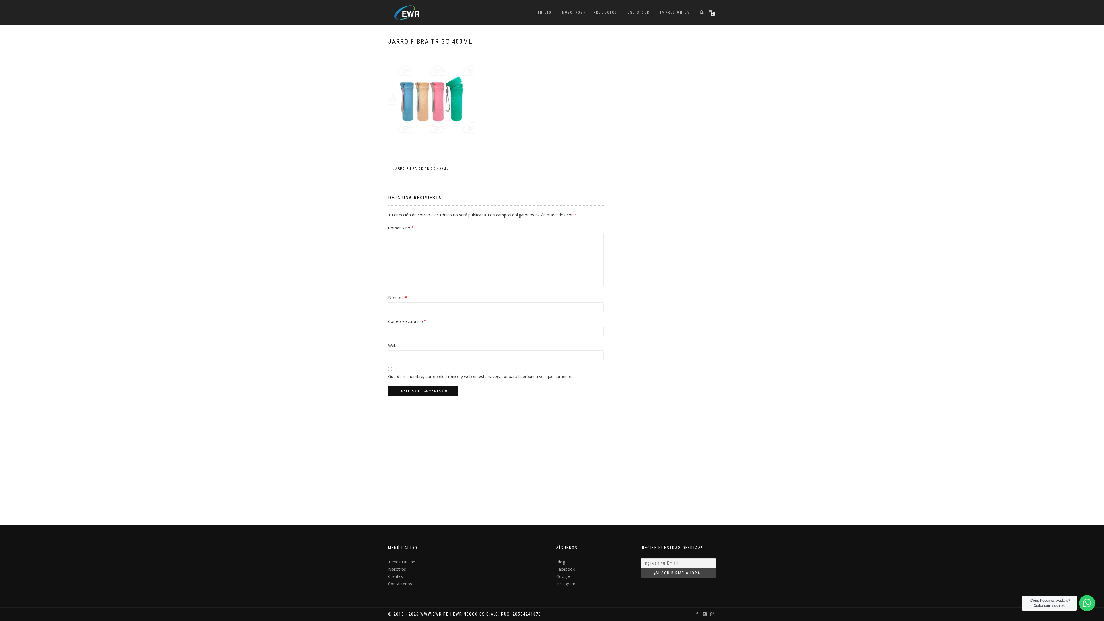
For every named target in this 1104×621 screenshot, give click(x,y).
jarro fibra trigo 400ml (430, 41)
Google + (565, 576)
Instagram (565, 583)
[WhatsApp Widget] (1087, 603)
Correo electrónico (407, 321)
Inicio (545, 12)
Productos (605, 12)
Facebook (565, 569)
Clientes (395, 576)
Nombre (397, 297)
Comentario (401, 228)
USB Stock (639, 12)
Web (392, 345)
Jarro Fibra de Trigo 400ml (418, 168)
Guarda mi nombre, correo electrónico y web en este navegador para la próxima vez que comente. (480, 376)
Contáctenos (400, 583)
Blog (560, 562)
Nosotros (572, 12)
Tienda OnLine (401, 562)
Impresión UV (675, 12)
